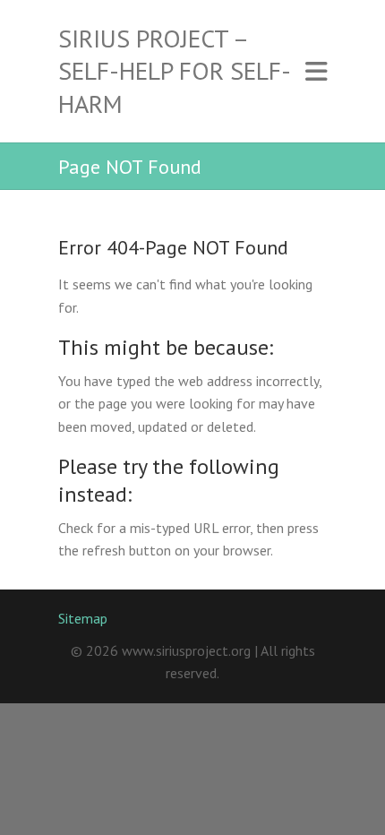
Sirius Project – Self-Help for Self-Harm (174, 71)
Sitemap (82, 618)
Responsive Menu (316, 71)
